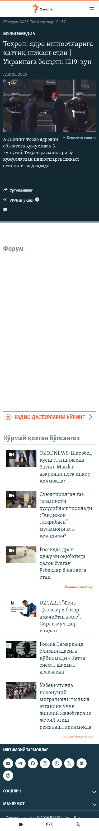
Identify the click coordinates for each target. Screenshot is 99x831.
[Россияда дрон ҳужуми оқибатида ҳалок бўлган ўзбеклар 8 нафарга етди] (21, 554)
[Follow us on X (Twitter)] (69, 763)
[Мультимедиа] (21, 824)
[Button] (18, 192)
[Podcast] (8, 776)
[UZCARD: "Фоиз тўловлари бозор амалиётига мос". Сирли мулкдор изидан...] (21, 608)
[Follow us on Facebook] (33, 763)
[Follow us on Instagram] (45, 763)
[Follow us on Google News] (82, 763)
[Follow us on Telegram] (20, 763)
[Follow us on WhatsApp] (57, 763)
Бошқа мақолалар (77, 737)
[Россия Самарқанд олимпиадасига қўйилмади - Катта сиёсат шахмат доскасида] (21, 649)
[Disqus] (49, 321)
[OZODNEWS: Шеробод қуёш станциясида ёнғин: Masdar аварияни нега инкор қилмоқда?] (21, 458)
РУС (49, 824)
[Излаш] (78, 824)
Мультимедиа (19, 34)
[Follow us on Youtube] (8, 763)
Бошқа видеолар (79, 587)
